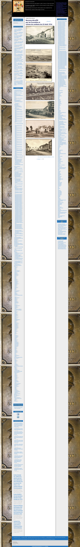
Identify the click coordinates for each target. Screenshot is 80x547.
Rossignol (16, 341)
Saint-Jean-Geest (17, 370)
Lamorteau (16, 307)
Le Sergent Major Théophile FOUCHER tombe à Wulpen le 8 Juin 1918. (18, 469)
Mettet (15, 387)
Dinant (15, 379)
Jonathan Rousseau (17, 50)
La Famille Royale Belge (17, 237)
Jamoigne (16, 304)
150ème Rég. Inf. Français (18, 219)
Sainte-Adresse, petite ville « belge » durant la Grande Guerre (18, 57)
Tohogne (16, 351)
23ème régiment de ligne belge (62, 77)
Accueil (59, 217)
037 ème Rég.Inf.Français (18, 194)
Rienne (15, 396)
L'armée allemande (16, 100)
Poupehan (16, 337)
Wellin (15, 356)
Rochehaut (16, 339)
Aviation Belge (16, 105)
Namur (15, 388)
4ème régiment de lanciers (61, 83)
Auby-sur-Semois (17, 271)
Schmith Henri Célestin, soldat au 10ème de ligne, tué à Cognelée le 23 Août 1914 (18, 456)
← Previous (38, 159)
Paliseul (16, 333)
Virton (15, 352)
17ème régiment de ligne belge (62, 65)
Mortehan (16, 320)
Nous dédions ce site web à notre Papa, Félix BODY (18, 78)
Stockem (16, 348)
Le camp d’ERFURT (20, 75)
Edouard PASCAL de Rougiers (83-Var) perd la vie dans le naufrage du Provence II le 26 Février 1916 (61, 9)
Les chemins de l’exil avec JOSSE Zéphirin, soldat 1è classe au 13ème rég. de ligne (40, 3)
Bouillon (16, 280)
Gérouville (16, 294)
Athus (59, 91)
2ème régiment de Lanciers (62, 81)
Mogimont (16, 318)
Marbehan (16, 314)
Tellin (15, 349)
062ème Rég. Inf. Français (61, 28)
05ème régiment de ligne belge (62, 54)
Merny (15, 317)
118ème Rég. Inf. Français (18, 213)
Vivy (15, 353)
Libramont (16, 311)
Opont (15, 330)
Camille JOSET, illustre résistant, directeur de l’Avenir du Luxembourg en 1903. (61, 13)
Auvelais (16, 374)
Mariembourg (16, 386)
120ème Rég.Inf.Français (18, 215)
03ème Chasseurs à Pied (18, 159)
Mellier (15, 316)
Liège (15, 362)
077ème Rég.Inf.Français (18, 201)
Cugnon (16, 285)
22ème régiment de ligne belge (62, 76)
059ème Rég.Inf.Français (18, 198)
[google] (18, 417)
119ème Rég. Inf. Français (18, 214)
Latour (15, 308)
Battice (15, 359)
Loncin (15, 363)
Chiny (15, 97)
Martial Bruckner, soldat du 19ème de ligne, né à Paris (35, 9)
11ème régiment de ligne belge (62, 59)
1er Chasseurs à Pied (18, 161)
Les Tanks (59, 211)
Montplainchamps (17, 319)
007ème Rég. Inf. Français (18, 189)
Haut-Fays (16, 301)
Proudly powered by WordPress (37, 546)
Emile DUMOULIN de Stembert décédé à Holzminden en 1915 (18, 496)
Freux (15, 292)
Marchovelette (17, 384)
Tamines (59, 208)
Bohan (15, 278)
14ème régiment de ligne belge (62, 62)
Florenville (16, 291)
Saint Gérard (16, 390)
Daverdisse (16, 287)
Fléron (15, 361)
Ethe (15, 289)
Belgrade (16, 375)
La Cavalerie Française (18, 178)
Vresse (15, 354)
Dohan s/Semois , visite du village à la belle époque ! (18, 39)
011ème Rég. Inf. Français (61, 24)
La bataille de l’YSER (60, 139)
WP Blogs (46, 546)
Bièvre (15, 276)
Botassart (16, 279)
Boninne (16, 376)
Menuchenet (59, 176)
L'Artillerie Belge (17, 108)
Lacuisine (16, 306)
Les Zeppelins (17, 103)
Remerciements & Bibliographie (62, 210)
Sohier (15, 347)
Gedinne (59, 151)
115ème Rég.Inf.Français (61, 37)
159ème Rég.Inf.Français (18, 221)
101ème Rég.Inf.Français (61, 31)
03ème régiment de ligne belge (62, 52)
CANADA (16, 167)
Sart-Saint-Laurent (17, 391)
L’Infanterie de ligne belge (61, 118)
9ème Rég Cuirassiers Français (62, 86)
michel (15, 54)
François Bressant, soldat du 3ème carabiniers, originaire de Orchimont (18, 453)
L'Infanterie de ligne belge (18, 121)
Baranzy (16, 272)
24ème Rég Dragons (17, 180)
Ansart (15, 268)
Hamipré (16, 299)
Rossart (16, 340)
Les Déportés (16, 242)
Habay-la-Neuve (17, 297)
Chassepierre (16, 283)
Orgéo (15, 331)
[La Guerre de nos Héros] (18, 6)
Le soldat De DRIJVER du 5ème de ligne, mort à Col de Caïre (23, 539)
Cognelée (16, 378)
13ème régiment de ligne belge (62, 61)
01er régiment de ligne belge (19, 123)
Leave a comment (51, 156)
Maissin (16, 313)
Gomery (59, 154)
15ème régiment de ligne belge (62, 63)
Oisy (58, 186)
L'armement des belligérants (18, 101)
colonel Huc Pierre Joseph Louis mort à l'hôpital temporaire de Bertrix (18, 524)
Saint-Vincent (16, 344)
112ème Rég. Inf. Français (18, 210)
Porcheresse (16, 336)
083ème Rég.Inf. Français (18, 202)
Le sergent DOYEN (60, 241)
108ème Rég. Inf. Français (18, 208)
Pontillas (16, 389)
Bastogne (16, 273)
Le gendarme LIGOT (60, 240)
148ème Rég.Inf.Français (61, 43)
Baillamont (59, 93)
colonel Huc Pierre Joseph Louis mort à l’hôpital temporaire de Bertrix (18, 437)
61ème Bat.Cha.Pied (17, 175)
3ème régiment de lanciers (61, 82)
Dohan (59, 147)
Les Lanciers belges (17, 163)
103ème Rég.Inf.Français (18, 206)
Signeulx (16, 346)
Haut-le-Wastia (17, 381)
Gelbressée (16, 380)
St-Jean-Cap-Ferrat (17, 264)
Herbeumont (59, 158)
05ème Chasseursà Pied (18, 160)
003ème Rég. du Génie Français (62, 21)
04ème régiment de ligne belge (62, 53)
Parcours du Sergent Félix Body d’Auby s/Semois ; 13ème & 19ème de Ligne (18, 55)
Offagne (16, 329)
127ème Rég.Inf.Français (18, 216)
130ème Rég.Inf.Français (18, 217)
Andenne (59, 105)
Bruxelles (16, 252)
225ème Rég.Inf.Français (61, 72)
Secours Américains (17, 397)
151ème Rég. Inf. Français (18, 220)
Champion (16, 377)
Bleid (15, 277)
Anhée (15, 373)
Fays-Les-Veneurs (17, 290)
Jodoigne (16, 367)
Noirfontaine (16, 327)
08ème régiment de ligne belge (62, 57)
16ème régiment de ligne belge (62, 64)
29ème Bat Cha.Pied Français (19, 228)
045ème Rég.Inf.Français (18, 195)
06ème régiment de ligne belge (62, 55)
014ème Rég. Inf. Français (18, 191)
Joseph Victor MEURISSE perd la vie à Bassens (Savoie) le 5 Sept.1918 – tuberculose (18, 465)
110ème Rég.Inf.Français (18, 209)
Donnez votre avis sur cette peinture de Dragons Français (45, 539)
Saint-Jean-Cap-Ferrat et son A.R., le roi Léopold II (36, 537)
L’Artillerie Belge (60, 117)
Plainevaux (16, 335)
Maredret (16, 385)
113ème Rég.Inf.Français (17, 90)
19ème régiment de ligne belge (62, 75)
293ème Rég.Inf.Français (18, 174)
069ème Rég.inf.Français (18, 200)
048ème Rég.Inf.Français (18, 196)
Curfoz (15, 286)
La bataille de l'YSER (17, 255)
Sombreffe (16, 392)
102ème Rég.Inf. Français (18, 205)
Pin (58, 189)
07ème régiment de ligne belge (62, 56)
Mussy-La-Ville (17, 323)
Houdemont (59, 159)
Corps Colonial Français (61, 126)
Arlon (15, 269)
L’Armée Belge (60, 116)
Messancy (59, 177)
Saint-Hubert (16, 342)
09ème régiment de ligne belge (62, 58)
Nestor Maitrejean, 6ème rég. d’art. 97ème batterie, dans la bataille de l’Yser (39, 7)
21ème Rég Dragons (17, 179)
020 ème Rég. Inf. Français (18, 192)
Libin (15, 310)
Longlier (16, 312)
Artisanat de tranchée (17, 94)
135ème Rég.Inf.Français (18, 173)
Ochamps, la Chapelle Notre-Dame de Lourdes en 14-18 (18, 45)
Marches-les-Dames (17, 383)
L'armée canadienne (17, 166)
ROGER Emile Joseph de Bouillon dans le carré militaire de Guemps (18, 449)
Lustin (15, 382)
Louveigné (16, 364)
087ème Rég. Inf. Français (18, 203)
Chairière (16, 282)
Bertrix (15, 275)
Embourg (16, 360)
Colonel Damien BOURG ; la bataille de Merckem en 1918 (18, 71)
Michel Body (46, 156)
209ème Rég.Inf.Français (18, 224)
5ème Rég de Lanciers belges (19, 164)
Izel (15, 303)
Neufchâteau (16, 324)
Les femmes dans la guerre (18, 243)
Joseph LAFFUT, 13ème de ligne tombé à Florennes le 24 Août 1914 (18, 445)
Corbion (16, 284)
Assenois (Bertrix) (17, 270)
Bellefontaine (60, 95)
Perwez (16, 368)
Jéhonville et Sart (17, 305)
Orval (15, 332)
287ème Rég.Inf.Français (18, 227)
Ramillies (16, 369)
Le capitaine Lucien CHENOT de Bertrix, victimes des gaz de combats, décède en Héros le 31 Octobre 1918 (40, 6)
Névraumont (16, 326)
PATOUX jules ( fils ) (17, 59)
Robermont (16, 365)
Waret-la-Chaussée (17, 393)
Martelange (16, 315)
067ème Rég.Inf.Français (18, 199)
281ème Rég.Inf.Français (18, 226)
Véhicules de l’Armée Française (62, 212)
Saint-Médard (16, 343)
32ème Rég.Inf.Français (18, 230)
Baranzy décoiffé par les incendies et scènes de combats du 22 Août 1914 (39, 22)
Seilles (15, 400)
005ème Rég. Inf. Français (18, 188)
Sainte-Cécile (60, 193)
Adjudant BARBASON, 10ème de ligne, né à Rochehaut (18, 33)
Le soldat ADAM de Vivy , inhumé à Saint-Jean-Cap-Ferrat (55, 537)
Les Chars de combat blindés (62, 167)
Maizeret (59, 201)
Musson (16, 322)
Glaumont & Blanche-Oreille (62, 153)
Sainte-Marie (16, 345)
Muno (15, 321)
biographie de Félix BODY (30, 1)
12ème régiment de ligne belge (62, 60)
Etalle (58, 148)
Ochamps (16, 328)
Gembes (16, 293)
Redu (15, 338)
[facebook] (18, 414)
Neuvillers (16, 325)
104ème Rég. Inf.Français (18, 207)
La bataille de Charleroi (18, 254)
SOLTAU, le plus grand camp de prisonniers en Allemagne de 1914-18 (18, 81)
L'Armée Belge (16, 104)
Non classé (15, 395)
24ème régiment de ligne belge (62, 78)
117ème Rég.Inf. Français (18, 212)
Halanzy (16, 298)
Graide (15, 296)
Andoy (59, 106)
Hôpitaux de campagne (17, 99)
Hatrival (16, 300)
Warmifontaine (17, 355)
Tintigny (16, 350)
